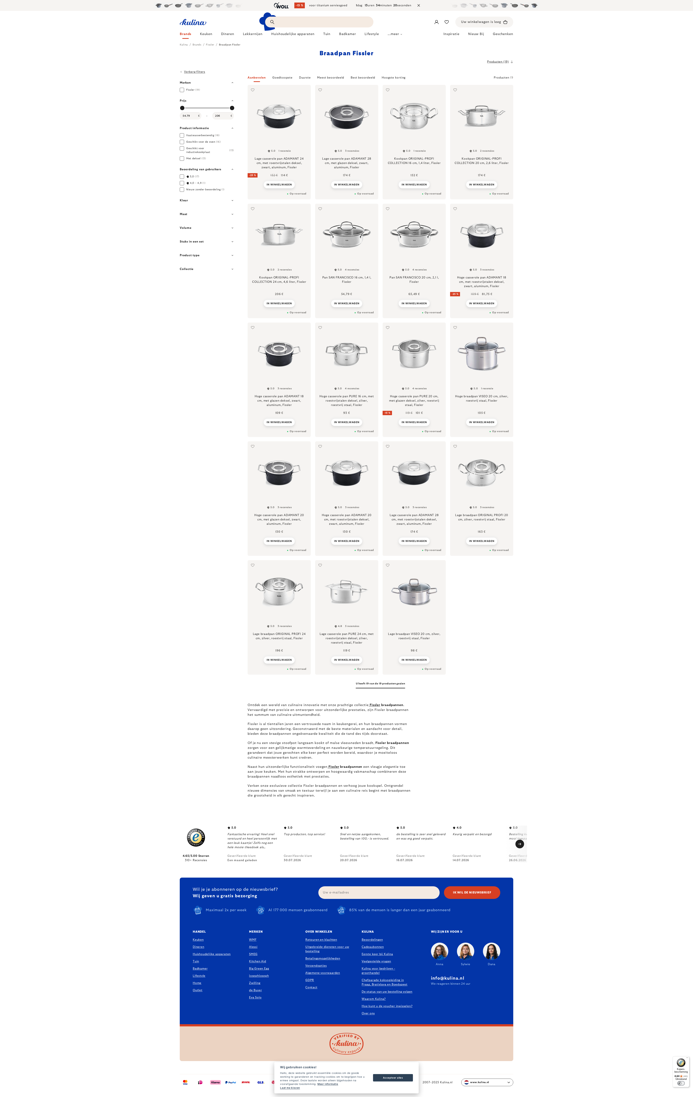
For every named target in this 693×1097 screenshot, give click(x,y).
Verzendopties (316, 965)
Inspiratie (451, 34)
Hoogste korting (394, 77)
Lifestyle (199, 975)
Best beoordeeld (363, 77)
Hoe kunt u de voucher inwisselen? (387, 1006)
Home (197, 983)
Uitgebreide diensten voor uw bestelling (327, 949)
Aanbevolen (257, 77)
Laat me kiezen (290, 1087)
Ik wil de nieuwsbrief (472, 892)
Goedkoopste (282, 77)
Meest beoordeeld (330, 77)
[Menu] (687, 1058)
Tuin (196, 961)
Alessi (253, 946)
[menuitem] (185, 35)
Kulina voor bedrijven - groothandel (378, 970)
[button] (380, 78)
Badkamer (200, 968)
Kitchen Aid (257, 961)
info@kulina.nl (447, 978)
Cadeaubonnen (373, 946)
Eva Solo (255, 997)
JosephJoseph (259, 975)
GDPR (309, 980)
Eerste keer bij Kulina (377, 954)
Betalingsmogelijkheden (322, 958)
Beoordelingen (372, 939)
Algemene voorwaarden (322, 972)
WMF (252, 939)
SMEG (253, 954)
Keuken (198, 939)
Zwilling (254, 983)
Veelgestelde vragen (376, 961)
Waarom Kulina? (374, 999)
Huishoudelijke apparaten (212, 954)
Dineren (198, 946)
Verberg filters (194, 71)
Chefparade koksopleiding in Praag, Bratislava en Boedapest (384, 982)
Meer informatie (327, 1084)
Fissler (374, 705)
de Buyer (255, 990)
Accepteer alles (393, 1077)
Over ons (368, 1013)
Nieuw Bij (476, 34)
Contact (311, 987)
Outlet (197, 990)
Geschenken (503, 34)
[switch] (681, 1083)
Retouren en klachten (321, 939)
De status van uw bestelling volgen (387, 991)
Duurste (305, 77)
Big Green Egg (259, 968)
